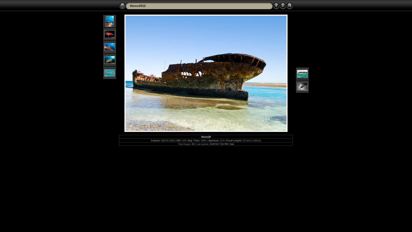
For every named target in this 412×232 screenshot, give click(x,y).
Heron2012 (138, 6)
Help (232, 144)
